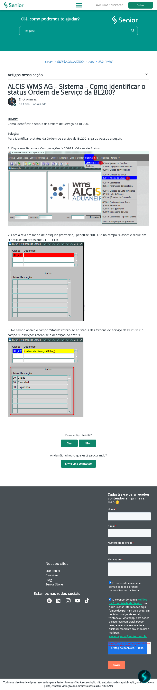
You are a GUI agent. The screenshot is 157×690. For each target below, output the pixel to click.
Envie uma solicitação (109, 5)
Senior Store (54, 584)
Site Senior (53, 571)
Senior (49, 61)
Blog (49, 580)
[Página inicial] (14, 5)
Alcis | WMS (105, 61)
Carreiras (52, 575)
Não (87, 443)
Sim (69, 443)
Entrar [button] (141, 5)
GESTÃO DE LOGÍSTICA (70, 61)
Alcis (91, 61)
